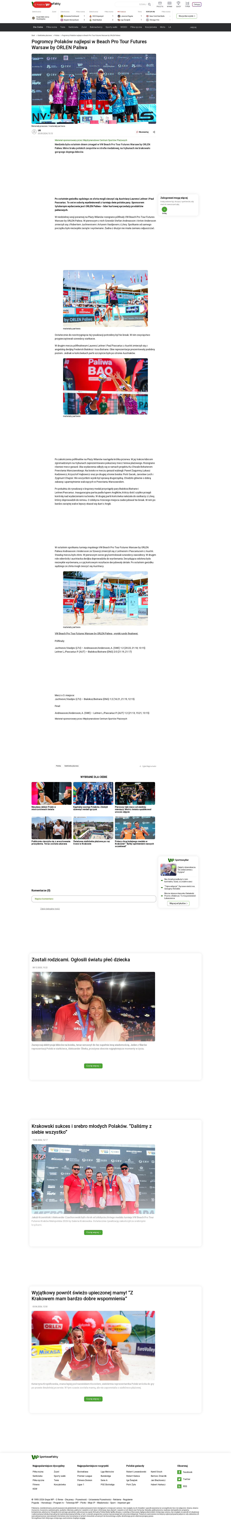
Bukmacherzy (96, 27)
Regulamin (128, 1499)
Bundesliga (106, 1476)
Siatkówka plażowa (45, 35)
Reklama (117, 1499)
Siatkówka (73, 27)
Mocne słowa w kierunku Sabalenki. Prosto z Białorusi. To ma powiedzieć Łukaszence (180, 895)
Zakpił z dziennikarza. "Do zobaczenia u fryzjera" (187, 869)
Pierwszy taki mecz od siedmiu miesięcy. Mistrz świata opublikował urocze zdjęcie (133, 809)
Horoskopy (46, 1503)
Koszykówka (151, 27)
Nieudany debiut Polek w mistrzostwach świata (44, 808)
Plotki (83, 1503)
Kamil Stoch (156, 1471)
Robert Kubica (133, 1476)
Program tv (58, 1503)
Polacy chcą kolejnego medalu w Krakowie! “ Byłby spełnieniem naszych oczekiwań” (134, 844)
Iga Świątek (131, 1480)
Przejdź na (41, 5)
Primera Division (84, 1480)
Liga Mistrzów (107, 1471)
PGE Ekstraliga (107, 1484)
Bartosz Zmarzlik (159, 1476)
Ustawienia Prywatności (100, 1499)
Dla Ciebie (38, 27)
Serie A (104, 1480)
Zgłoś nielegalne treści (50, 909)
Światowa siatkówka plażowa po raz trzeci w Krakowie (91, 842)
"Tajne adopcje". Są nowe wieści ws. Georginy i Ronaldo (179, 887)
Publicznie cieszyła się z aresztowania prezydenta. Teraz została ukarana (51, 842)
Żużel (84, 27)
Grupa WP (49, 1499)
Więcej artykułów (178, 903)
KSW (35, 1489)
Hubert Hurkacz (158, 1484)
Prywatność (81, 1499)
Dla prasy (69, 1499)
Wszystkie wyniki (186, 16)
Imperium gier (124, 1503)
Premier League (84, 1476)
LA (169, 27)
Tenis (62, 27)
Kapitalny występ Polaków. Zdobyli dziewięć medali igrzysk (90, 808)
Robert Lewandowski (136, 1471)
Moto (162, 27)
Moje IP (91, 1503)
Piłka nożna (51, 27)
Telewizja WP (72, 1503)
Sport (113, 1503)
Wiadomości (102, 1503)
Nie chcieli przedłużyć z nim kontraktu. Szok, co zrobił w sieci (178, 880)
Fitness (36, 1484)
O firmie (59, 1499)
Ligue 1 (80, 1484)
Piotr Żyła (131, 1484)
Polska (57, 35)
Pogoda (35, 1503)
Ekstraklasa (82, 1471)
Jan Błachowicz (158, 1480)
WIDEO (123, 27)
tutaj (83, 1518)
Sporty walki (111, 27)
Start (33, 35)
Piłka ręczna (136, 27)
